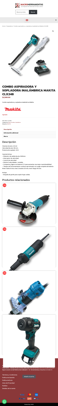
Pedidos (4, 386)
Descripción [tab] (8, 129)
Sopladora (10, 26)
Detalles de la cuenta (8, 388)
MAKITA (9, 124)
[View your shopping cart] (56, 20)
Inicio (3, 26)
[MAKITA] (12, 109)
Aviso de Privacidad (8, 383)
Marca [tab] (6, 136)
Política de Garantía (8, 378)
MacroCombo (11, 122)
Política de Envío (7, 380)
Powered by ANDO (29, 404)
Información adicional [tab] (11, 133)
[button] (53, 31)
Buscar (33, 12)
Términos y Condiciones (9, 375)
